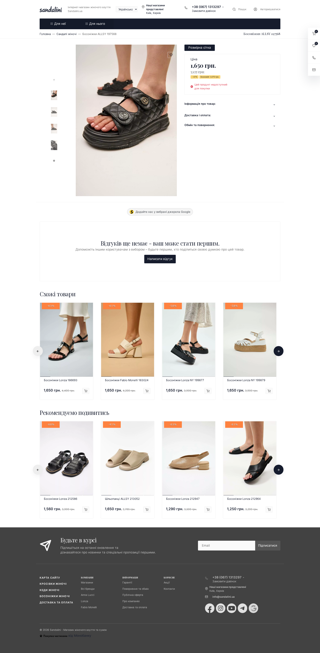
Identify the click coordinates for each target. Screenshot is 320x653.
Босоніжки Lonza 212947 (183, 499)
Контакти (169, 588)
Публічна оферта (132, 594)
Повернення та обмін (135, 588)
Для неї (60, 24)
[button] (314, 34)
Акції (167, 582)
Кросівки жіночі (53, 583)
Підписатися (267, 545)
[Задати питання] (314, 70)
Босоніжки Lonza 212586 (60, 499)
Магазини (87, 582)
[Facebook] (209, 608)
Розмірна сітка (199, 47)
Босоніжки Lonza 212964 (244, 499)
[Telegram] (242, 608)
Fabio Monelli (89, 607)
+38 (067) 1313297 (206, 7)
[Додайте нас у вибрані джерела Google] (253, 608)
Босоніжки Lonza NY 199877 (185, 380)
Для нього (97, 24)
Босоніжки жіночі (55, 596)
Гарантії (127, 582)
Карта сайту (50, 577)
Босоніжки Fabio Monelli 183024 (127, 380)
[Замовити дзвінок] (314, 58)
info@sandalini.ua (223, 596)
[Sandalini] (51, 9)
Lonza (84, 601)
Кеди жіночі (49, 590)
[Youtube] (231, 608)
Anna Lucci (87, 594)
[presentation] (54, 80)
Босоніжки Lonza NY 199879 (246, 380)
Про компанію (131, 601)
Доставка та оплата (56, 602)
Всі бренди (87, 588)
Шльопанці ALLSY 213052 (122, 499)
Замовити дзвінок (204, 11)
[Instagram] (220, 608)
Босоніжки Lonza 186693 (60, 380)
